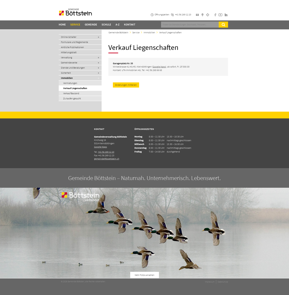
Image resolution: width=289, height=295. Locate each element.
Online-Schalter (68, 36)
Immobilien (67, 77)
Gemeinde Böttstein (118, 32)
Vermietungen (70, 83)
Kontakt (129, 24)
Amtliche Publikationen (72, 47)
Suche (223, 25)
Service (75, 24)
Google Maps (159, 66)
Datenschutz (223, 281)
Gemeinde (91, 24)
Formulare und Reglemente (74, 42)
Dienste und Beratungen (73, 67)
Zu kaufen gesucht (72, 98)
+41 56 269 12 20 (106, 151)
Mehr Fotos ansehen (144, 274)
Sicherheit (66, 72)
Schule (106, 24)
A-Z (118, 24)
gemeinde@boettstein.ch (106, 158)
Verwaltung (66, 57)
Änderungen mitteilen (126, 84)
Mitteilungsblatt (68, 52)
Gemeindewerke (69, 62)
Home (62, 24)
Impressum (209, 281)
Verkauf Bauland (71, 93)
